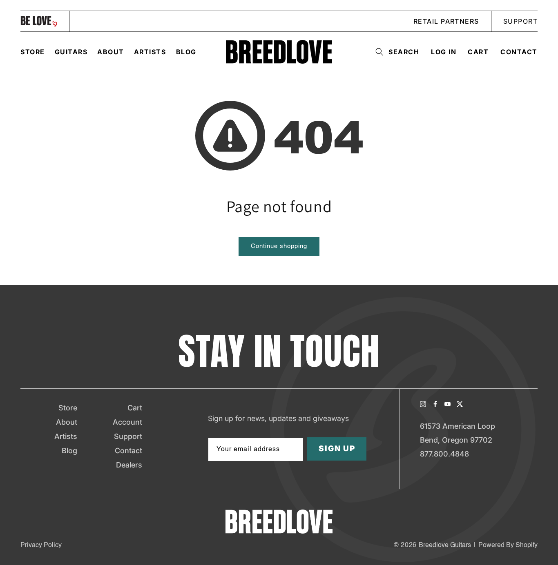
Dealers (129, 465)
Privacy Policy (41, 545)
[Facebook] (435, 404)
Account (127, 422)
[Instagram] (423, 404)
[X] (460, 404)
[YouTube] (447, 404)
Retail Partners (446, 21)
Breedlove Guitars (445, 545)
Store (67, 407)
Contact (519, 52)
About (66, 422)
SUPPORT (520, 21)
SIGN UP (337, 449)
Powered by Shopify (508, 545)
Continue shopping (279, 246)
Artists (65, 436)
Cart (134, 407)
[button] (395, 52)
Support (128, 436)
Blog (69, 450)
